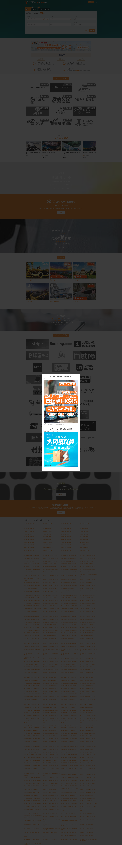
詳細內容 (45, 423)
